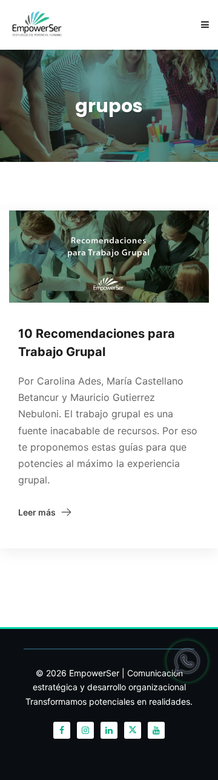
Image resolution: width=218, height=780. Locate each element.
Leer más (37, 512)
